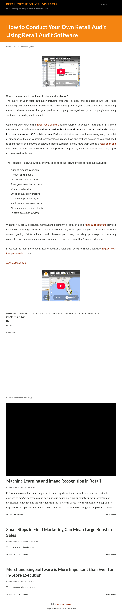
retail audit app (108, 143)
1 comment (19, 514)
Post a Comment (22, 554)
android (17, 314)
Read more (111, 514)
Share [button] (9, 325)
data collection (29, 314)
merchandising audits (52, 314)
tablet (22, 317)
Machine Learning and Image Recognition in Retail (53, 480)
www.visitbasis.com (16, 263)
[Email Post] (7, 322)
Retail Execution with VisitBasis (31, 4)
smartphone (12, 317)
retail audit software (48, 124)
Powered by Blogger (62, 604)
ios (39, 314)
